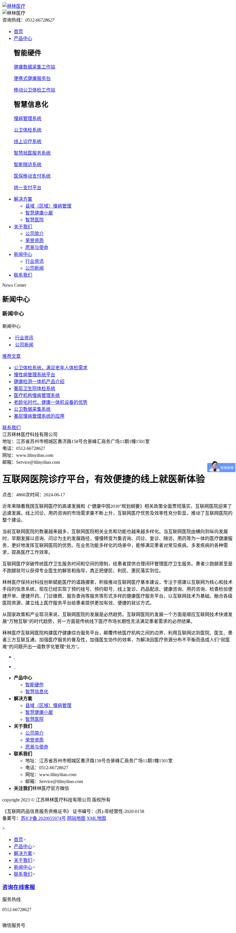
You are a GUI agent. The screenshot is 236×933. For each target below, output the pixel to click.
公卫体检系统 (27, 130)
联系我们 (23, 275)
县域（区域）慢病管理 (48, 206)
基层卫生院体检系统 (34, 388)
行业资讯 (34, 261)
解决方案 (23, 199)
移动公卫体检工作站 (34, 90)
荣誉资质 (34, 240)
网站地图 (76, 818)
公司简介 (34, 233)
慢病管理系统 (27, 118)
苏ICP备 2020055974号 (43, 818)
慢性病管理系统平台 (34, 374)
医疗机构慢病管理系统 (37, 395)
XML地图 (96, 818)
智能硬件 (34, 684)
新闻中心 (23, 254)
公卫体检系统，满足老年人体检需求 (50, 367)
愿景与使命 (36, 247)
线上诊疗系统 (27, 141)
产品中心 (23, 38)
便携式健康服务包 (32, 78)
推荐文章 (11, 356)
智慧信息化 (36, 691)
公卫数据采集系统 (32, 409)
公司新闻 (34, 268)
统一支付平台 (27, 187)
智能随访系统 (27, 164)
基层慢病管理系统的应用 (39, 416)
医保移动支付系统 (32, 176)
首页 (18, 31)
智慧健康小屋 (39, 212)
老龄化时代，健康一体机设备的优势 (50, 402)
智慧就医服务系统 (32, 153)
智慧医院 (34, 219)
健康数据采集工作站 (34, 66)
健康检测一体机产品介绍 (39, 381)
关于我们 (23, 226)
